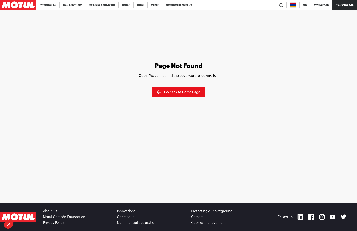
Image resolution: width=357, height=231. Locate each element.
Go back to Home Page (182, 92)
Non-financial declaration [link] (136, 222)
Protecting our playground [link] (211, 211)
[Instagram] (322, 217)
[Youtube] (333, 217)
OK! (50, 210)
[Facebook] (311, 217)
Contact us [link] (125, 217)
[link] (126, 5)
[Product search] (281, 5)
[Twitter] (343, 217)
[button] (9, 224)
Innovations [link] (126, 211)
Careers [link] (197, 217)
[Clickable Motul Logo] (18, 5)
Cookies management (208, 222)
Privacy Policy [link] (53, 222)
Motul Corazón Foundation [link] (64, 217)
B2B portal (345, 5)
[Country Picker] (293, 5)
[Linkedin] (300, 217)
